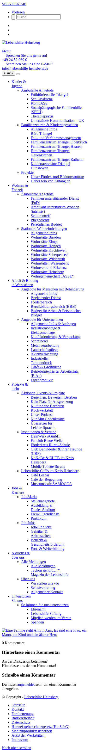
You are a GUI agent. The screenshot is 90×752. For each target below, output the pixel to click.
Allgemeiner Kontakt (47, 592)
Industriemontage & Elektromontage (46, 330)
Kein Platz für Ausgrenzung (52, 402)
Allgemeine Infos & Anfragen (53, 324)
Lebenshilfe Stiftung (46, 613)
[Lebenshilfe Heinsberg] (21, 42)
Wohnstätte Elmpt (44, 242)
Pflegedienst (40, 220)
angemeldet (26, 684)
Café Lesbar (40, 475)
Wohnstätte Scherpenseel (49, 255)
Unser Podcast (42, 415)
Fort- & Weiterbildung (47, 549)
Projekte (27, 172)
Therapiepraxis (42, 116)
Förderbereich (41, 302)
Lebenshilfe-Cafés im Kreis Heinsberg (50, 471)
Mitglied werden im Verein (51, 618)
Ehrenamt (38, 609)
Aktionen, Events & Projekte (43, 393)
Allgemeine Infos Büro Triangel (44, 131)
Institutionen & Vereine (38, 432)
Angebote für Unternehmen (42, 319)
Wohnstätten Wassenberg (50, 263)
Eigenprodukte (42, 380)
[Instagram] (13, 30)
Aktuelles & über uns (21, 555)
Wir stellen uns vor (45, 583)
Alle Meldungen (33, 562)
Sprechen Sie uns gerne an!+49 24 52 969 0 (24, 57)
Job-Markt (29, 497)
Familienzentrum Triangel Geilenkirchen (50, 153)
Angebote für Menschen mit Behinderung (52, 289)
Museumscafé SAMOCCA (51, 484)
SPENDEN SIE (14, 4)
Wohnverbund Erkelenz (49, 267)
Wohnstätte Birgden (46, 237)
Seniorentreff (40, 216)
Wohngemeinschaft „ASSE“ (52, 276)
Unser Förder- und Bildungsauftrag (57, 177)
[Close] (18, 74)
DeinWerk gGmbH (45, 436)
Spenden (37, 622)
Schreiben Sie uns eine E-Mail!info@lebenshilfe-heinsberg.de (27, 66)
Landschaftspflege (44, 350)
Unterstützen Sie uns (21, 598)
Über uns (28, 579)
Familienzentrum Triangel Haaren (56, 146)
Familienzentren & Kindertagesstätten (49, 125)
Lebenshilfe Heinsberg (41, 697)
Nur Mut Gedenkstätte (48, 419)
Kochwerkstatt (42, 410)
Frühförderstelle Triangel (49, 94)
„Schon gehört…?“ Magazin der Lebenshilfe (49, 572)
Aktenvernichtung (44, 354)
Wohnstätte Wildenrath (48, 259)
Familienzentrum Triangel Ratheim (57, 159)
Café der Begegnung (46, 479)
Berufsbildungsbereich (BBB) (53, 306)
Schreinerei (39, 341)
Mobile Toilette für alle (48, 466)
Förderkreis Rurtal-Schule (50, 445)
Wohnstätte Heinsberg (47, 272)
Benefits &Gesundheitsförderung (47, 542)
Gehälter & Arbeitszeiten (41, 533)
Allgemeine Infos (44, 233)
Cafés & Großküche (46, 367)
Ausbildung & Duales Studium (43, 507)
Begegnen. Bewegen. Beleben (54, 397)
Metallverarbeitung (45, 345)
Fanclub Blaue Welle (46, 440)
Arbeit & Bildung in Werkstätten (25, 282)
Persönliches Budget (46, 224)
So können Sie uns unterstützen (45, 605)
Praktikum (38, 518)
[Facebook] (13, 26)
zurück (8, 73)
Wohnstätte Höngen (46, 246)
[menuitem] (50, 705)
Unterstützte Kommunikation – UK (57, 120)
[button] (18, 12)
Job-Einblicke (41, 527)
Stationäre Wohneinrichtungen (44, 229)
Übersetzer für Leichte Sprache (43, 425)
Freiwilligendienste (45, 514)
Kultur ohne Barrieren (47, 406)
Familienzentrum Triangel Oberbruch (59, 142)
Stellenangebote (43, 501)
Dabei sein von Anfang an (50, 181)
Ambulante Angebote (37, 90)
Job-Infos (28, 523)
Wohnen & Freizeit (20, 187)
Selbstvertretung (43, 588)
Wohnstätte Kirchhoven (48, 250)
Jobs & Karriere (18, 490)
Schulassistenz (42, 99)
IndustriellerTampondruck (41, 360)
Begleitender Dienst (46, 298)
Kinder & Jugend (19, 84)
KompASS (39, 103)
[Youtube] (13, 34)
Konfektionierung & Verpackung (56, 337)
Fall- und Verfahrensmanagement (56, 138)
